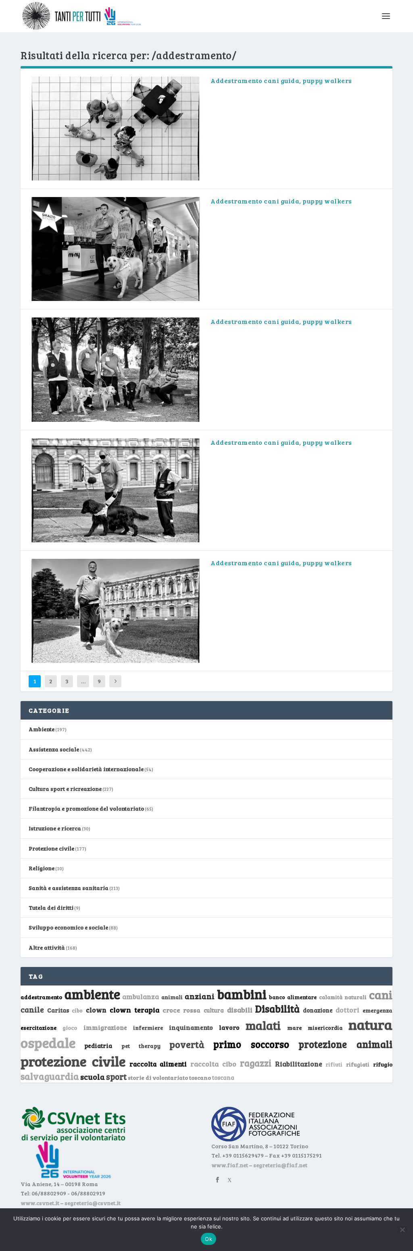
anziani (200, 996)
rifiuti (333, 1064)
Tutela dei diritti (51, 907)
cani (380, 994)
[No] (402, 1230)
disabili (239, 1009)
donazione (318, 1010)
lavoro (229, 1027)
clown (96, 1009)
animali (172, 997)
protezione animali (345, 1044)
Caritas (58, 1010)
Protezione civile (51, 848)
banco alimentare (293, 997)
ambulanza (140, 996)
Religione (41, 868)
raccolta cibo (213, 1063)
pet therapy (141, 1046)
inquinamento (191, 1027)
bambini (242, 994)
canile (32, 1009)
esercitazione (38, 1027)
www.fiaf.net (229, 1165)
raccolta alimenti (158, 1063)
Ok (208, 1239)
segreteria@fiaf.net (280, 1165)
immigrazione (105, 1027)
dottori (347, 1009)
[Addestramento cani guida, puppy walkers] (115, 128)
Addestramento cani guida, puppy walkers (281, 80)
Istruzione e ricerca (55, 828)
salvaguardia (50, 1076)
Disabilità (277, 1008)
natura (370, 1024)
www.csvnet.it (40, 1203)
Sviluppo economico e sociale (68, 927)
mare (294, 1027)
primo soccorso (251, 1044)
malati (263, 1025)
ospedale (48, 1042)
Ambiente (41, 729)
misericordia (325, 1027)
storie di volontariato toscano (169, 1077)
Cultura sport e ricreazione (65, 789)
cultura (214, 1010)
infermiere (148, 1027)
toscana (223, 1077)
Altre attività (47, 947)
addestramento (41, 997)
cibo (77, 1010)
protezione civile (73, 1061)
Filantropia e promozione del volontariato (86, 808)
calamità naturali (343, 997)
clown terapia (135, 1009)
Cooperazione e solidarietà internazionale (86, 769)
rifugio (382, 1064)
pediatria (98, 1045)
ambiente (92, 994)
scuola (92, 1076)
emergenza (377, 1010)
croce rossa (182, 1010)
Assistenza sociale (54, 749)
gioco (70, 1027)
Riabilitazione (298, 1063)
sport (116, 1076)
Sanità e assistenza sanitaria (68, 888)
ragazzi (255, 1063)
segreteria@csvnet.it (93, 1203)
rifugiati (357, 1064)
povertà (186, 1044)
